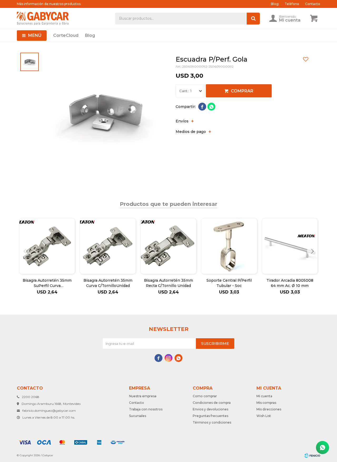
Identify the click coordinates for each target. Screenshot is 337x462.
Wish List (263, 416)
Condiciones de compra (212, 403)
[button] (312, 251)
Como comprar (205, 396)
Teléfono (292, 4)
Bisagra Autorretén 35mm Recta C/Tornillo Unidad (168, 283)
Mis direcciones (268, 409)
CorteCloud (65, 35)
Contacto (312, 4)
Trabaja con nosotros (145, 409)
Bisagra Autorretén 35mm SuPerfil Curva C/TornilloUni (47, 283)
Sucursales (137, 416)
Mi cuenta (264, 396)
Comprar (242, 90)
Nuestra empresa (142, 396)
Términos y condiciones (212, 422)
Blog (90, 35)
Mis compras (266, 403)
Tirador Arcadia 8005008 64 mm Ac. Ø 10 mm (289, 283)
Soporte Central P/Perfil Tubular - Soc (229, 283)
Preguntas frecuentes (210, 416)
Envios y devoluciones (210, 409)
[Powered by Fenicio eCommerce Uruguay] (312, 455)
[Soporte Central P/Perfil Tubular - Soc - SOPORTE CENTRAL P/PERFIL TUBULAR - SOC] (229, 246)
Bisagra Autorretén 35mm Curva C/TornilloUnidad (107, 283)
